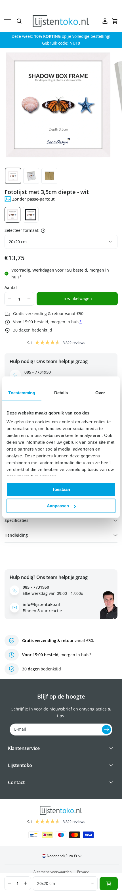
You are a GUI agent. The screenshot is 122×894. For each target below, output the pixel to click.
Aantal (11, 287)
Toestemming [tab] (21, 392)
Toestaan (61, 489)
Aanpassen (58, 505)
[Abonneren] (106, 729)
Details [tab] (61, 392)
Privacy (83, 871)
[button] (7, 21)
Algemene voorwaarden (52, 871)
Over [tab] (100, 392)
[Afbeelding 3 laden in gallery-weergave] (49, 176)
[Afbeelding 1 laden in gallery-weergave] (13, 176)
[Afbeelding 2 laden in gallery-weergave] (31, 176)
